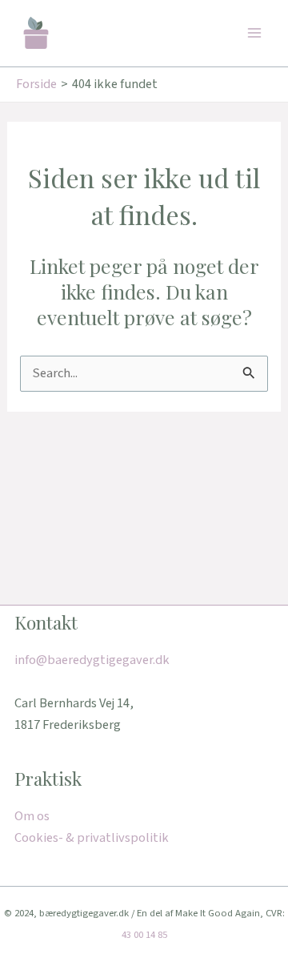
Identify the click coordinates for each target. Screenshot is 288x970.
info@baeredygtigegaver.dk (92, 660)
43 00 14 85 (144, 935)
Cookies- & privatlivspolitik (91, 837)
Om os (32, 816)
